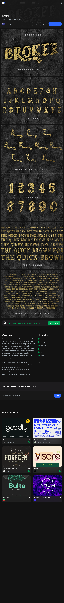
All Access (19, 3)
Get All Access (54, 323)
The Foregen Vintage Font (10, 468)
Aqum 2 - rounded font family (42, 497)
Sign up (50, 3)
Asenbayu (8, 442)
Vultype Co (8, 471)
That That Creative (41, 442)
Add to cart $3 (55, 24)
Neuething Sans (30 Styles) (41, 440)
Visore (36, 468)
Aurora (7, 500)
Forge (31, 3)
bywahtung (8, 24)
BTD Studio (39, 471)
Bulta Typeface (7, 497)
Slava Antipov (40, 500)
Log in (55, 3)
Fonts (13, 442)
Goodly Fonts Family (9, 440)
